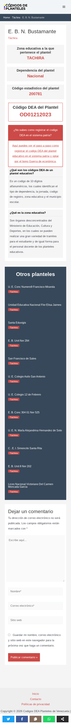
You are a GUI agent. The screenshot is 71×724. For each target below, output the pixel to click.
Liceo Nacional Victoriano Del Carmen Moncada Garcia (30, 485)
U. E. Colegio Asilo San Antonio (26, 376)
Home (6, 17)
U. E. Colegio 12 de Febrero (24, 394)
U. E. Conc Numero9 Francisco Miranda (31, 286)
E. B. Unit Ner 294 (18, 340)
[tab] (35, 187)
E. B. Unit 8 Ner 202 (19, 466)
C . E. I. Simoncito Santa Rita (25, 448)
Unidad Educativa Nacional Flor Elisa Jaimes (34, 304)
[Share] (63, 719)
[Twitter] (8, 719)
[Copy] (35, 719)
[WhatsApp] (49, 719)
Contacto (35, 699)
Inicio (35, 693)
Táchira (16, 17)
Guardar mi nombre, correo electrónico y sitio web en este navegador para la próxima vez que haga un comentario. (34, 640)
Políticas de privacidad (35, 704)
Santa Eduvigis (17, 322)
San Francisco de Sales (22, 358)
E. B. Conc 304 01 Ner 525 (23, 412)
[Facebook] (22, 719)
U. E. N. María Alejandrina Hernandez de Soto (35, 430)
